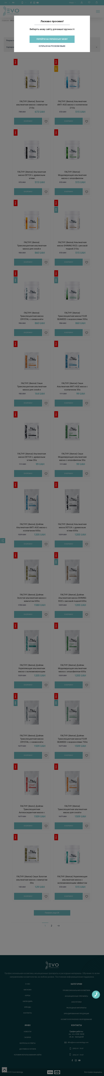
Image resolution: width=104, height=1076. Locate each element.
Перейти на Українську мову (52, 39)
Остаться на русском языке (52, 46)
